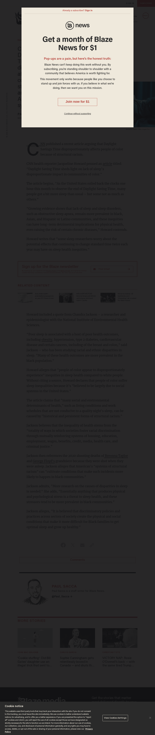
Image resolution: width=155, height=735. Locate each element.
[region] (77, 718)
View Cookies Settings (115, 718)
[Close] (150, 717)
